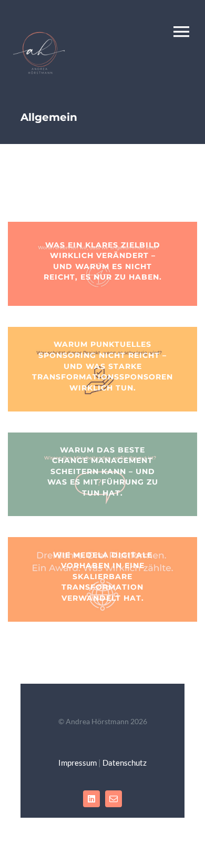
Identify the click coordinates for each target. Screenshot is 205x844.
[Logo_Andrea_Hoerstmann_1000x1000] (39, 29)
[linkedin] (91, 798)
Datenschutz (124, 762)
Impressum (77, 762)
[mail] (113, 798)
